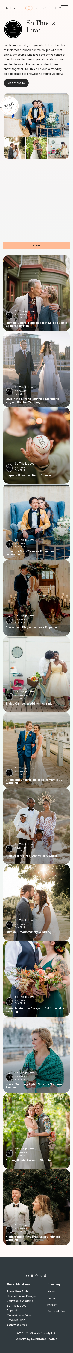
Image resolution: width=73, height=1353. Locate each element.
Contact (52, 1298)
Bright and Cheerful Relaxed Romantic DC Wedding (34, 781)
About (51, 1291)
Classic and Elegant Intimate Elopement (33, 627)
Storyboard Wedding (20, 1300)
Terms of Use (56, 1311)
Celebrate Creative (44, 1339)
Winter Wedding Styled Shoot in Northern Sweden (34, 1086)
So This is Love (24, 311)
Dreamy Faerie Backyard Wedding (29, 1160)
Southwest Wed (17, 1324)
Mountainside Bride (19, 1315)
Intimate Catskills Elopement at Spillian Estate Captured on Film (36, 324)
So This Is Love (16, 1305)
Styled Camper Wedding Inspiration (30, 703)
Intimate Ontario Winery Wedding (28, 932)
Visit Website (16, 83)
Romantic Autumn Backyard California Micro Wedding (36, 1010)
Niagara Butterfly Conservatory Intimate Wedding (33, 1238)
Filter (36, 245)
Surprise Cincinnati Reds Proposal (29, 475)
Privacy (52, 1304)
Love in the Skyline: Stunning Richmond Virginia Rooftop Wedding (32, 400)
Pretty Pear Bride (17, 1291)
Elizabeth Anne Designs (21, 1296)
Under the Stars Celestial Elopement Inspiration (30, 553)
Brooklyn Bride (16, 1319)
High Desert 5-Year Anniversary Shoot (31, 855)
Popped (12, 1310)
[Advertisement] (36, 203)
